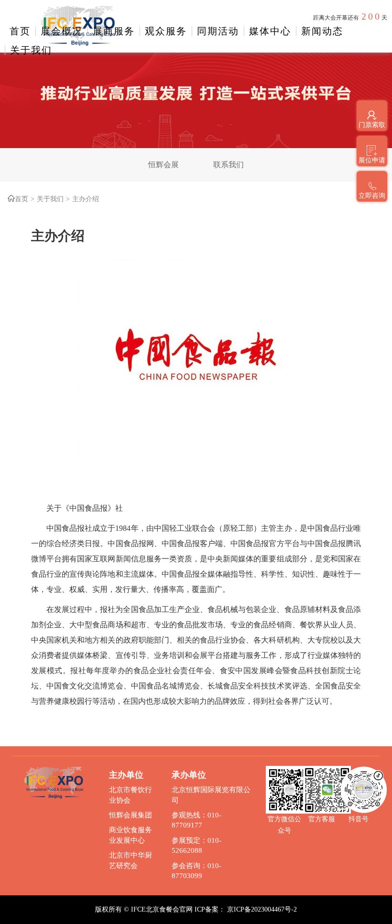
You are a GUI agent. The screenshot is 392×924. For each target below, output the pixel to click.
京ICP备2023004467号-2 (262, 909)
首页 (20, 31)
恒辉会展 (163, 165)
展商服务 (114, 31)
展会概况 (62, 31)
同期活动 (218, 31)
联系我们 (228, 165)
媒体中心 (270, 31)
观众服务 (166, 31)
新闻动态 (322, 31)
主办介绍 (85, 199)
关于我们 (31, 50)
